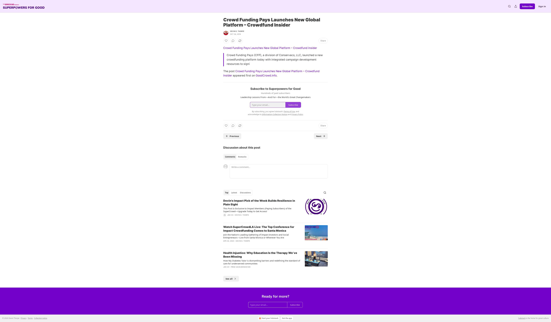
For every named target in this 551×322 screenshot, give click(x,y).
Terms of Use (289, 111)
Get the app (287, 318)
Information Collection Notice (274, 114)
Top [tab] (226, 192)
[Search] (509, 6)
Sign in (542, 6)
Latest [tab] (234, 192)
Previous (234, 136)
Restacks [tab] (242, 156)
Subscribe (527, 6)
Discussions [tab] (245, 192)
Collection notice (40, 318)
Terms (30, 318)
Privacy (23, 318)
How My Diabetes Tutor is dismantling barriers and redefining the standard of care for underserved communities (261, 262)
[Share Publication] (516, 6)
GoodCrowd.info (266, 75)
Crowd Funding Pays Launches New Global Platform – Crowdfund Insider (270, 48)
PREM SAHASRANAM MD (241, 267)
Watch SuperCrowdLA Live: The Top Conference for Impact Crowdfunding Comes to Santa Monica (258, 228)
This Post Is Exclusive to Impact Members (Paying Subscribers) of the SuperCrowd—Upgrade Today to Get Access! (257, 210)
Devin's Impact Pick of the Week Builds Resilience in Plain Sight (259, 202)
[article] (275, 210)
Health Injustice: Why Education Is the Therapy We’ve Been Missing (260, 254)
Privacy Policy (297, 114)
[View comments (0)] (233, 41)
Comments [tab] (230, 156)
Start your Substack (270, 318)
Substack (521, 318)
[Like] (226, 41)
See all (229, 278)
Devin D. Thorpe (237, 31)
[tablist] (235, 157)
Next (318, 136)
